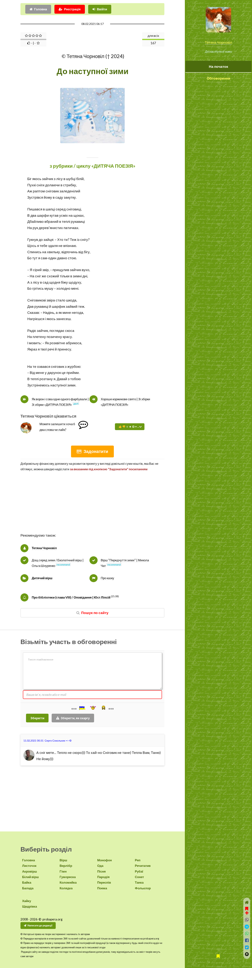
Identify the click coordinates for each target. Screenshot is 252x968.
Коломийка (68, 882)
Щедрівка (29, 906)
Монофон (104, 860)
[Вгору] (247, 954)
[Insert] (82, 708)
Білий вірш (30, 877)
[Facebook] (247, 940)
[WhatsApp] (247, 933)
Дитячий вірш (42, 578)
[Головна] (247, 902)
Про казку (107, 578)
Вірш (63, 860)
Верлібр (66, 866)
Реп (137, 860)
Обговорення (218, 78)
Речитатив (143, 866)
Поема (102, 888)
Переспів (104, 882)
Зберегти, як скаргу (75, 718)
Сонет (139, 877)
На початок (218, 66)
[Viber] (247, 919)
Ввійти (102, 9)
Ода (100, 866)
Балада (27, 888)
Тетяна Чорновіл (218, 42)
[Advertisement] (92, 506)
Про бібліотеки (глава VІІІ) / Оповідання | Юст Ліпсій (71, 597)
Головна (40, 9)
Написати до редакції (39, 925)
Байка (26, 882)
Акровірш (29, 871)
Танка (139, 882)
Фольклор (143, 888)
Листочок (29, 866)
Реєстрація (72, 9)
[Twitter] (247, 947)
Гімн (63, 871)
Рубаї (139, 871)
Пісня (101, 871)
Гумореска (68, 877)
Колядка (66, 888)
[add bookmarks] (246, 910)
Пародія (103, 877)
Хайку (26, 901)
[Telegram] (247, 926)
